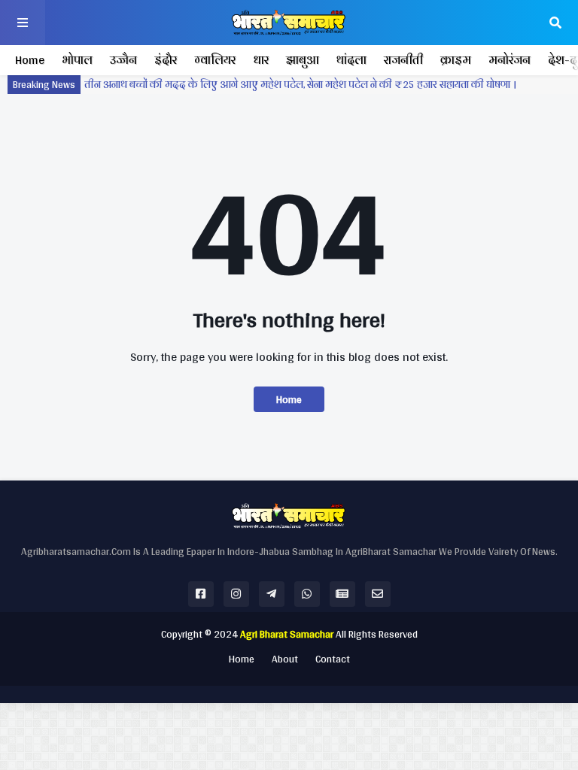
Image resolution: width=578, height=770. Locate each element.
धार (261, 60)
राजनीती (403, 60)
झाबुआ (302, 60)
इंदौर (165, 60)
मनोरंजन (509, 60)
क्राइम (455, 60)
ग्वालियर (215, 60)
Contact (332, 659)
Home (29, 60)
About (285, 659)
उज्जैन (123, 60)
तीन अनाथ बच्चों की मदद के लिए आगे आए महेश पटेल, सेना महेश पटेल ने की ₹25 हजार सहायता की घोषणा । (300, 84)
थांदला (351, 60)
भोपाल (77, 60)
